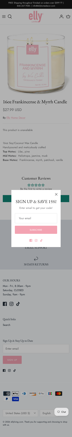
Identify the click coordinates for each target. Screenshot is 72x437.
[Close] (56, 194)
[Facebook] (31, 240)
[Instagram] (36, 240)
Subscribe (36, 230)
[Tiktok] (41, 240)
